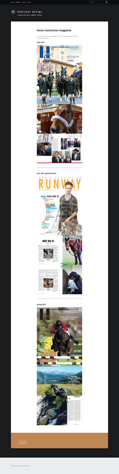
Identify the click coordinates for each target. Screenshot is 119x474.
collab (12, 2)
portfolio (18, 2)
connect (24, 2)
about (29, 2)
